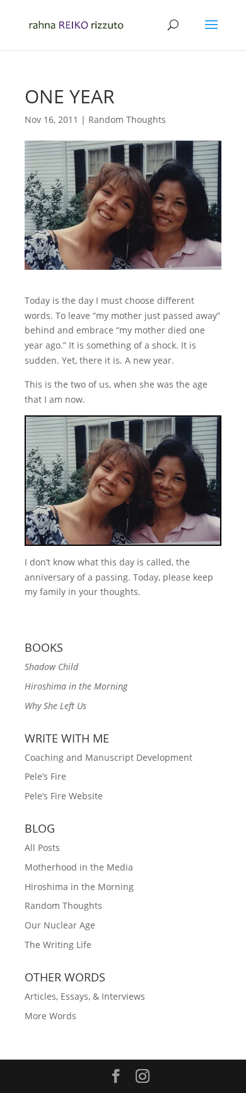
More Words (50, 1016)
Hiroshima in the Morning (79, 887)
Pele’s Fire (45, 776)
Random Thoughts (127, 119)
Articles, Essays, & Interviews (85, 996)
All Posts (42, 847)
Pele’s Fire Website (64, 796)
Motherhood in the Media (79, 867)
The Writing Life (58, 945)
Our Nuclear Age (60, 925)
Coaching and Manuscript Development (108, 757)
